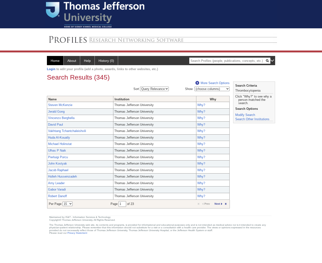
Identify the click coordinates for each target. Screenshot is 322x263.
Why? (201, 105)
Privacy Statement (77, 233)
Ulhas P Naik (57, 150)
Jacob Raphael (58, 170)
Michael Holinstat (60, 144)
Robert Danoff (57, 196)
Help (87, 61)
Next (217, 203)
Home (55, 61)
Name (52, 99)
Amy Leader (56, 183)
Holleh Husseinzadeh (62, 176)
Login (51, 69)
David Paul (55, 124)
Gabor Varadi (57, 189)
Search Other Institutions (252, 119)
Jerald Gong (56, 111)
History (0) (106, 61)
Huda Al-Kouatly (59, 137)
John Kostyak (57, 163)
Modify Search (245, 115)
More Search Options (215, 83)
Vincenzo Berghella (61, 118)
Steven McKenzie (60, 105)
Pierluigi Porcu (58, 157)
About (71, 61)
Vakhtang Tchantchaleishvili (67, 131)
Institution (122, 99)
